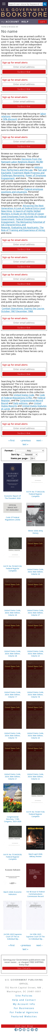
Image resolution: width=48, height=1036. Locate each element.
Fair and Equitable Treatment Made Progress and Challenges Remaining (24, 172)
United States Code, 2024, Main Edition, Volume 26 (12, 612)
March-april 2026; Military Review (35, 855)
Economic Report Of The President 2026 (12, 497)
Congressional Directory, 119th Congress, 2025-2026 (12, 819)
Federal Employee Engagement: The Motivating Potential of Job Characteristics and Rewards (23, 223)
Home (4, 26)
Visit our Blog (24, 1026)
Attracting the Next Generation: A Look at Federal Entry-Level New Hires (23, 208)
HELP (25, 21)
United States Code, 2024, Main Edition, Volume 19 (12, 735)
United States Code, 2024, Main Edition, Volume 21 (12, 776)
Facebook (16, 1029)
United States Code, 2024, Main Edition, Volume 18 (35, 694)
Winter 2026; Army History (35, 532)
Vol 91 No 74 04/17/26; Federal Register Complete (35, 814)
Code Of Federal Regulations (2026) (12, 518)
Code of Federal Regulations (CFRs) (23, 396)
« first (11, 440)
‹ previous (25, 440)
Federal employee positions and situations (22, 190)
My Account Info (24, 1004)
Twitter (20, 1029)
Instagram (24, 1029)
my (10, 21)
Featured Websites (24, 1016)
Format (9, 450)
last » (25, 444)
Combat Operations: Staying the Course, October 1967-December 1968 (23, 310)
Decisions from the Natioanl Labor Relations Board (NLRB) (22, 160)
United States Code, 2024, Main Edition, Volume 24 (35, 571)
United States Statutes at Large (24, 407)
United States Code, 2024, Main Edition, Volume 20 (35, 735)
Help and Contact (24, 999)
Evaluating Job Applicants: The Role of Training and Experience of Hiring (23, 229)
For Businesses (24, 1008)
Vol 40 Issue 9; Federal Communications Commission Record (35, 894)
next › (39, 440)
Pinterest (32, 1029)
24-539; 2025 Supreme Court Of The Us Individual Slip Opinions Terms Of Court (13, 936)
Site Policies (24, 995)
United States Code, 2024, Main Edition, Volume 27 (35, 612)
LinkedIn (36, 1029)
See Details (24, 968)
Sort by (15, 454)
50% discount (10, 119)
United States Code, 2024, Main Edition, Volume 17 (12, 694)
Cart (42, 21)
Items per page (19, 458)
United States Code (24, 394)
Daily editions (20, 403)
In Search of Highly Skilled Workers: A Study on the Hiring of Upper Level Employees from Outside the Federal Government (23, 215)
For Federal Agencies (24, 1012)
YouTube (28, 1029)
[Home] (24, 15)
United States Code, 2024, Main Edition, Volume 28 (12, 653)
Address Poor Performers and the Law (22, 168)
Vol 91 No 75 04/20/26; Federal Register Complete (12, 856)
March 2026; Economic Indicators (12, 893)
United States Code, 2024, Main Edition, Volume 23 (35, 653)
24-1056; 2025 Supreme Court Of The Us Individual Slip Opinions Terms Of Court (35, 936)
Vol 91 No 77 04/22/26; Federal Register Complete (35, 494)
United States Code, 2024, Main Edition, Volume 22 (35, 776)
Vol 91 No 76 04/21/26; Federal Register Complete (12, 568)
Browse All (13, 26)
